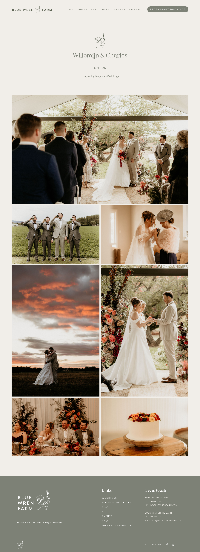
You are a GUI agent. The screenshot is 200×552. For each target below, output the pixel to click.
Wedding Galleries (116, 502)
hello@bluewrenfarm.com (161, 505)
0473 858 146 (151, 516)
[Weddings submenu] (86, 9)
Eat (104, 511)
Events (107, 516)
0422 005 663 (151, 501)
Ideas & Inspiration (117, 525)
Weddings (109, 498)
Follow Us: (154, 544)
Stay (105, 507)
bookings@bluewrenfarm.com (163, 520)
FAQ (104, 521)
